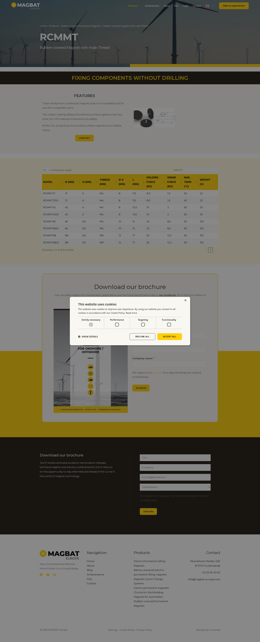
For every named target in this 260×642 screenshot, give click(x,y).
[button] (88, 336)
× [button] (185, 300)
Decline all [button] (142, 336)
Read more (131, 312)
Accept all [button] (169, 336)
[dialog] (130, 321)
